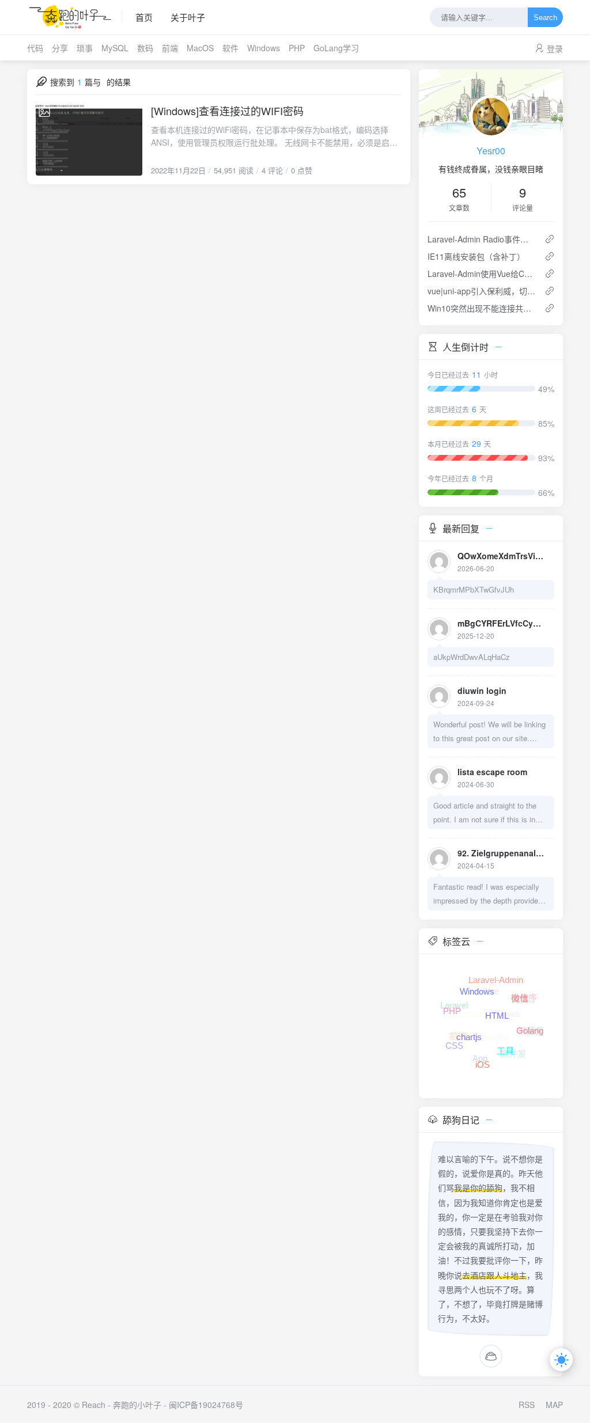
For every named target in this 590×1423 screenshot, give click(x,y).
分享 (60, 48)
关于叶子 (188, 17)
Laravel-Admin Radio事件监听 (481, 239)
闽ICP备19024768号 (206, 1404)
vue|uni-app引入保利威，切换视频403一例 (481, 291)
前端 (170, 48)
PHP (297, 48)
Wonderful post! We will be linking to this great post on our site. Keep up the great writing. (489, 732)
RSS (527, 1404)
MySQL (114, 48)
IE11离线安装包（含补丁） (476, 256)
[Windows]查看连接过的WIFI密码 (227, 110)
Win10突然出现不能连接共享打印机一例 (481, 308)
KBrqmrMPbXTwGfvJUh (473, 589)
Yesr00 (490, 150)
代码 (35, 48)
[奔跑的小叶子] (74, 17)
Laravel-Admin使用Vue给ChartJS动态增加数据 (481, 273)
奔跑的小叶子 (137, 1404)
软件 (230, 48)
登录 (555, 48)
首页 (144, 17)
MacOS (200, 48)
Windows (263, 48)
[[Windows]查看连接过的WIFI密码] (89, 140)
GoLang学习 (336, 48)
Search (545, 17)
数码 (145, 48)
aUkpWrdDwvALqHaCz (471, 656)
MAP (554, 1404)
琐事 (85, 48)
